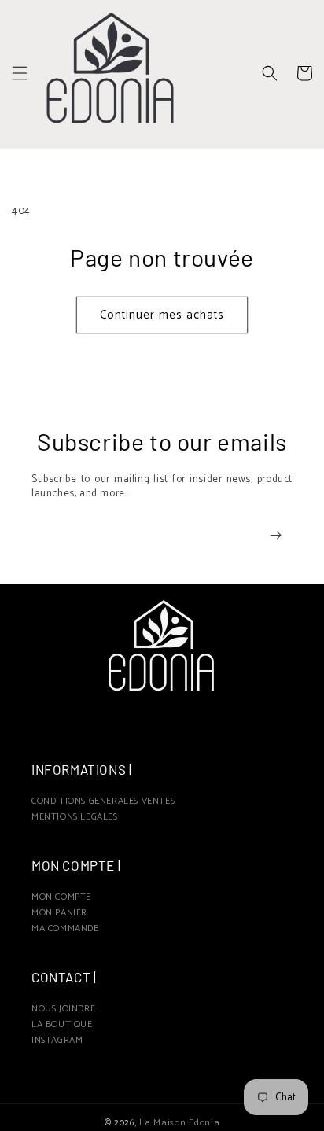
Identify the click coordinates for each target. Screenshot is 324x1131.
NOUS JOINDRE (63, 1008)
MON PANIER (59, 912)
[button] (19, 73)
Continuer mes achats (162, 315)
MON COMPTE (61, 897)
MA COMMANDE (65, 928)
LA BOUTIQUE (62, 1024)
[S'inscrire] (275, 535)
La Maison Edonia (179, 1122)
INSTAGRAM (57, 1040)
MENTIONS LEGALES (74, 816)
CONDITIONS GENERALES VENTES (103, 801)
